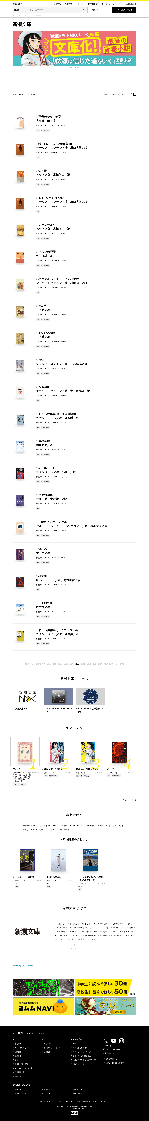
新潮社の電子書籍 (21, 1064)
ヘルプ (95, 1101)
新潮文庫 (18, 1052)
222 (89, 664)
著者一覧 (18, 1076)
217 (60, 664)
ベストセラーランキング (82, 1052)
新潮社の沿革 (77, 1089)
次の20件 (108, 664)
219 (72, 664)
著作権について (107, 4)
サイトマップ (105, 1101)
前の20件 (40, 664)
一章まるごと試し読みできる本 (84, 1060)
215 (49, 664)
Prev (14, 48)
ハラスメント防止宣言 (83, 1101)
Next (134, 48)
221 (83, 664)
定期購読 (47, 1052)
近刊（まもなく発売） (81, 1048)
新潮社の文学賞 (20, 1093)
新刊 (74, 1044)
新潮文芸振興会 (111, 1059)
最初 (27, 664)
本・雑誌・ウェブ (125, 10)
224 (100, 664)
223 (94, 664)
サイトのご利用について (47, 1101)
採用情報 (68, 4)
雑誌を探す (48, 1044)
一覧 (42, 1033)
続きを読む (74, 948)
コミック (18, 1060)
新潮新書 (18, 1056)
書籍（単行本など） (22, 1048)
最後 (122, 664)
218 (66, 664)
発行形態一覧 (20, 1072)
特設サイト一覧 (78, 1064)
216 (54, 664)
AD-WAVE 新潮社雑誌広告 (128, 4)
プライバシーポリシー (65, 1101)
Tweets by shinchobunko (23, 966)
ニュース (79, 4)
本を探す (18, 1044)
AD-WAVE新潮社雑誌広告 (115, 1063)
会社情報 (57, 4)
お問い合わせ (92, 4)
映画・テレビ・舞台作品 (82, 1056)
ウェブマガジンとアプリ (53, 1048)
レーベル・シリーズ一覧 (29, 15)
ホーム (15, 15)
